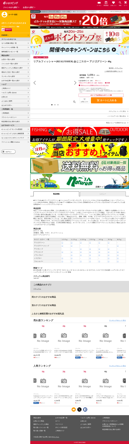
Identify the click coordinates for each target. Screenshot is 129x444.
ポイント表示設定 (61, 427)
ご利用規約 (5, 113)
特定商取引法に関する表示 (11, 121)
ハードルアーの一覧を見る (117, 116)
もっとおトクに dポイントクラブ (13, 138)
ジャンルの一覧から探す (10, 63)
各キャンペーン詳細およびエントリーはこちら (95, 85)
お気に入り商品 (38, 421)
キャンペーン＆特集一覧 (10, 47)
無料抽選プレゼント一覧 (10, 51)
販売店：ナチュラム (116, 68)
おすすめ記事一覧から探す (11, 80)
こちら (57, 437)
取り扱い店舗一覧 (39, 430)
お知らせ (5, 97)
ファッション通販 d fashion (11, 142)
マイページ (59, 424)
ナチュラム (37, 289)
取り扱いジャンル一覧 (41, 427)
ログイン (9, 152)
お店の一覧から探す (8, 59)
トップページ (35, 11)
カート (57, 421)
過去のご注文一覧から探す (11, 72)
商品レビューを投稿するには (116, 123)
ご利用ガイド (6, 88)
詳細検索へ (5, 35)
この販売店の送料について (113, 71)
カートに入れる (107, 100)
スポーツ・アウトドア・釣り (50, 11)
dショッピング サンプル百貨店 (12, 129)
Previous (34, 336)
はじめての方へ (7, 105)
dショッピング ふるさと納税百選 (13, 133)
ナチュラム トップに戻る (117, 111)
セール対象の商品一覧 (9, 43)
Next (124, 336)
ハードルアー (92, 11)
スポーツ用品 (66, 11)
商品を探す (37, 418)
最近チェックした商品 (41, 424)
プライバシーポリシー (9, 117)
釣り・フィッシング (79, 11)
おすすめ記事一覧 (61, 418)
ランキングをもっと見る (117, 320)
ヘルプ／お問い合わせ (9, 92)
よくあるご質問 (7, 101)
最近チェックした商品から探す (12, 68)
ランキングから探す (8, 76)
